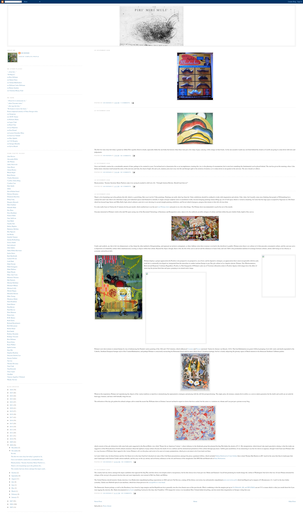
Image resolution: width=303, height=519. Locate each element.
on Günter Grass (12, 80)
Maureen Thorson (13, 277)
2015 (11, 423)
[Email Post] (133, 102)
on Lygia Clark (12, 122)
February (14, 494)
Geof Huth (10, 221)
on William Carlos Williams (16, 85)
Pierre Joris (10, 315)
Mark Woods (11, 272)
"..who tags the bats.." (14, 106)
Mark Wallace (11, 269)
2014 (11, 426)
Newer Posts (98, 501)
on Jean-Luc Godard (13, 135)
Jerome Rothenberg (13, 240)
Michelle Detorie (12, 293)
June (13, 485)
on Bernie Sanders (13, 88)
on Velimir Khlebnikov (14, 82)
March (13, 491)
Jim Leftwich (11, 245)
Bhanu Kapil (11, 172)
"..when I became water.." (15, 103)
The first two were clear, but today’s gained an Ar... (27, 456)
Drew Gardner (11, 205)
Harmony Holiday (13, 229)
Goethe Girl (11, 224)
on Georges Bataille (13, 144)
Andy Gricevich (12, 164)
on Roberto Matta (13, 119)
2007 (11, 501)
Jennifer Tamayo (12, 237)
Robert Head (11, 328)
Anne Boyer (11, 167)
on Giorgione (11, 114)
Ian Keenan (25, 53)
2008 (11, 445)
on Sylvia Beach (12, 146)
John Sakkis (11, 248)
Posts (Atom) (107, 506)
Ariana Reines (11, 170)
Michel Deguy (11, 291)
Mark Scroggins (12, 267)
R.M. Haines (11, 318)
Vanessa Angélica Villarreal (16, 377)
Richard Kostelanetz (13, 323)
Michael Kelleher (12, 283)
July (13, 482)
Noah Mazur (11, 304)
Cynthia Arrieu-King (13, 181)
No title (13, 453)
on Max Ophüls (12, 138)
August (13, 479)
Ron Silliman (11, 339)
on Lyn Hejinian (12, 127)
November (14, 451)
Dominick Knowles (13, 197)
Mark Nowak (11, 264)
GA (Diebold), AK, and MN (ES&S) (243, 487)
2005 (11, 507)
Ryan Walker (11, 345)
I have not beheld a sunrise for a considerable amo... (27, 459)
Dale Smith (10, 186)
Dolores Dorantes (12, 194)
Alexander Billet (12, 159)
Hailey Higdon (12, 226)
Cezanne (190, 349)
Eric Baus (10, 210)
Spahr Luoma (11, 347)
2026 (11, 390)
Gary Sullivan (11, 218)
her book (131, 490)
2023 (11, 399)
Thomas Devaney (12, 363)
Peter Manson (11, 312)
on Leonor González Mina (15, 133)
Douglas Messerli (12, 202)
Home (195, 501)
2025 (11, 393)
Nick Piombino (12, 301)
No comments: (126, 155)
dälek (9, 189)
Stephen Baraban (12, 353)
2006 (11, 504)
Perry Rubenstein (219, 458)
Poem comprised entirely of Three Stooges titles (22, 111)
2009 (11, 442)
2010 (11, 439)
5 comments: (126, 102)
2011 (11, 436)
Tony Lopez (11, 371)
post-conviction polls (230, 480)
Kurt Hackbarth (12, 256)
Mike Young (11, 296)
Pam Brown (11, 307)
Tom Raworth (11, 369)
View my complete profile (28, 56)
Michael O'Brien (12, 285)
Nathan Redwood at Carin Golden (226, 456)
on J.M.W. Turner (12, 117)
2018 (11, 414)
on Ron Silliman (12, 77)
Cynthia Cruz (11, 183)
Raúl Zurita (11, 320)
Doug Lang (10, 199)
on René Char (11, 125)
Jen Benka (10, 234)
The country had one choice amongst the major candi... (28, 469)
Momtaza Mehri (12, 299)
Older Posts (292, 501)
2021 (11, 405)
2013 (11, 430)
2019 (11, 411)
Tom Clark (10, 366)
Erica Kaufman (12, 213)
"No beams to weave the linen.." (17, 109)
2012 (11, 433)
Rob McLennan (12, 326)
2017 (11, 417)
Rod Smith (10, 331)
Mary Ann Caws (12, 275)
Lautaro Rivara (12, 258)
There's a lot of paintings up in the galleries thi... (26, 466)
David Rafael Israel (13, 191)
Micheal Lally (11, 288)
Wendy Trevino (12, 380)
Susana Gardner (12, 358)
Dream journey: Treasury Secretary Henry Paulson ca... (28, 463)
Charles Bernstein (13, 178)
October (14, 473)
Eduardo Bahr (11, 207)
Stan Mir (10, 350)
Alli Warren (11, 162)
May (13, 488)
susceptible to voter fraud (157, 482)
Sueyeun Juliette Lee (14, 355)
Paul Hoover (11, 310)
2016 (11, 420)
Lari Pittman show (163, 207)
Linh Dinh (10, 261)
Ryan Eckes (11, 342)
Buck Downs (11, 175)
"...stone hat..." (11, 72)
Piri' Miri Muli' (151, 10)
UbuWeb (10, 374)
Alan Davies (11, 156)
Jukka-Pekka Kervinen (14, 250)
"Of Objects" (11, 74)
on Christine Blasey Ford (15, 91)
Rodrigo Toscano (12, 336)
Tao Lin (9, 361)
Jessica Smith (11, 242)
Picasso (198, 349)
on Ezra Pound (12, 130)
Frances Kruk (11, 215)
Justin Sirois (11, 253)
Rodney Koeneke (12, 334)
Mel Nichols (11, 280)
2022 (11, 402)
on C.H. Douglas (12, 141)
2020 (11, 408)
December (14, 448)
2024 (11, 396)
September (15, 476)
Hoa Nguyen (11, 232)
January (14, 497)
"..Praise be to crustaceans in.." (17, 101)
